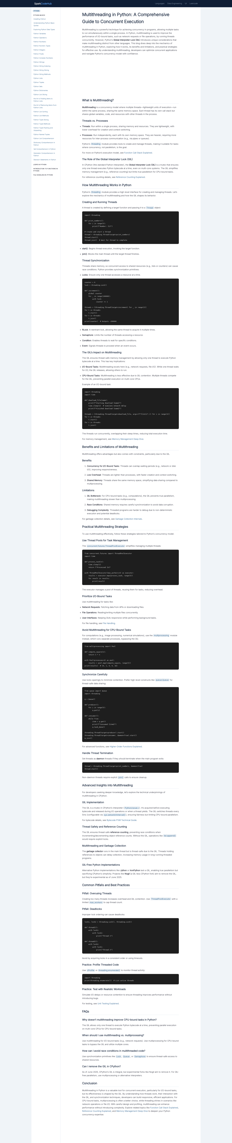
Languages (159, 3)
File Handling (109, 623)
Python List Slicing (40, 94)
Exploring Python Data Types (44, 29)
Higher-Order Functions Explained (126, 746)
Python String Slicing (41, 70)
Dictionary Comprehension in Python (44, 144)
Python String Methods (42, 74)
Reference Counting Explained (130, 177)
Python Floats (39, 54)
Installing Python (40, 19)
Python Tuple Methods (42, 124)
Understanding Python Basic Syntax (44, 24)
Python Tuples (39, 82)
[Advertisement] (130, 76)
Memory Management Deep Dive (127, 439)
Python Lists (38, 78)
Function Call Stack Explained (138, 153)
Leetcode (194, 3)
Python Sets (38, 86)
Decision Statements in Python (45, 160)
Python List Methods (41, 116)
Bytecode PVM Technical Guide (122, 820)
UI (186, 3)
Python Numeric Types (42, 46)
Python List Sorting (41, 112)
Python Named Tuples (42, 134)
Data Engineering (174, 3)
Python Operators (40, 38)
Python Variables (40, 34)
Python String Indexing (42, 66)
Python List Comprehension (44, 138)
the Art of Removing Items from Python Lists (45, 106)
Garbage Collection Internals (128, 519)
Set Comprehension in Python (45, 149)
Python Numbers (40, 42)
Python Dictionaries (41, 90)
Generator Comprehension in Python (44, 154)
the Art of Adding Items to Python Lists (43, 100)
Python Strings (39, 62)
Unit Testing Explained (108, 1003)
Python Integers (39, 50)
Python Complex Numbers (43, 58)
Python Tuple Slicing (41, 120)
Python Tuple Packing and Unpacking (43, 129)
